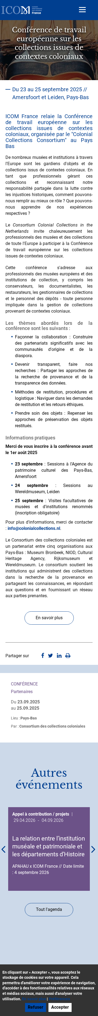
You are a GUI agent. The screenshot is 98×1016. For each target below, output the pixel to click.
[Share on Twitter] (50, 656)
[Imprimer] (68, 656)
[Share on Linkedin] (59, 656)
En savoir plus (49, 617)
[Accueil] (21, 10)
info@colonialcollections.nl (34, 528)
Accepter (60, 1007)
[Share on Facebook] (42, 656)
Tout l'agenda (49, 909)
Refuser (35, 1007)
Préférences (59, 999)
